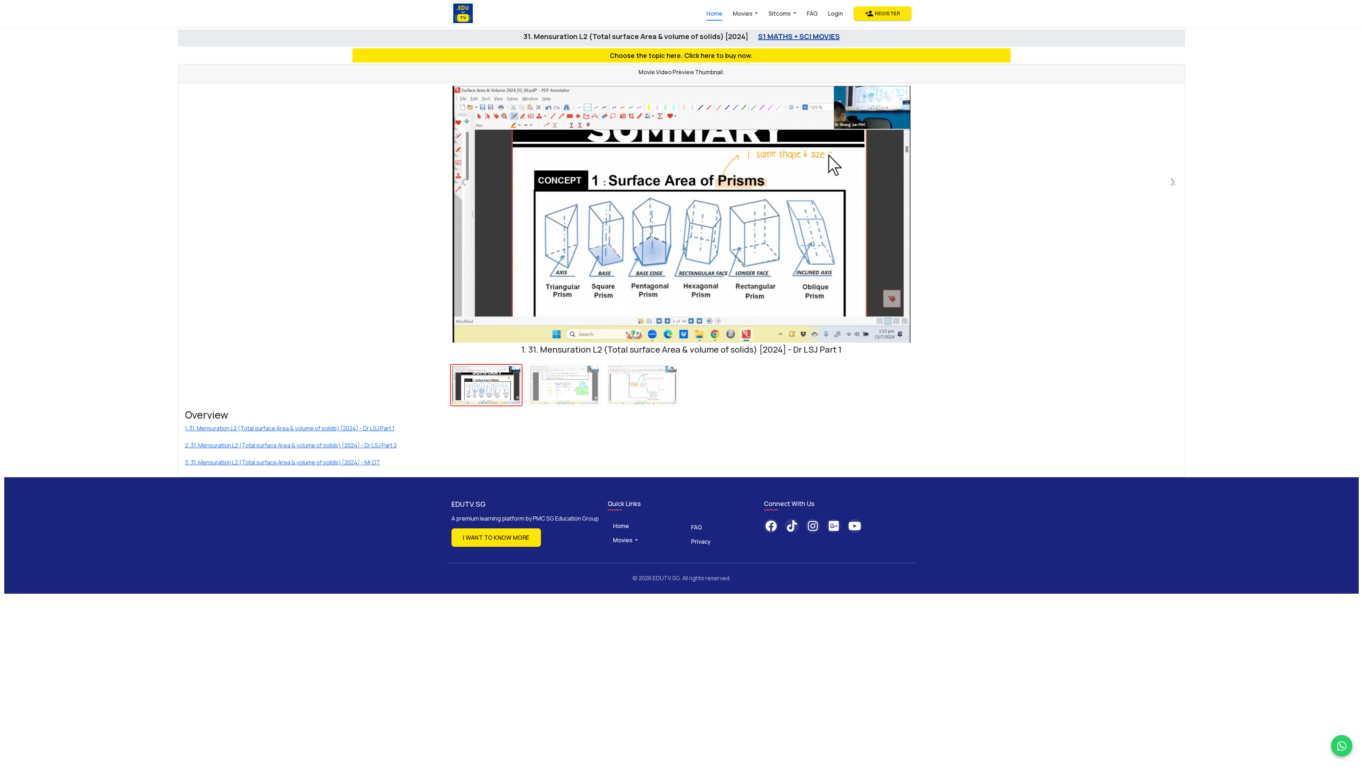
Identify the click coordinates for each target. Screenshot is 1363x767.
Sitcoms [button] (780, 13)
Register (882, 13)
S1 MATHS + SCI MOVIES (799, 36)
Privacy (701, 541)
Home (714, 13)
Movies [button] (743, 13)
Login (835, 13)
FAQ (812, 13)
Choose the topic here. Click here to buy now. (681, 55)
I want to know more (496, 538)
